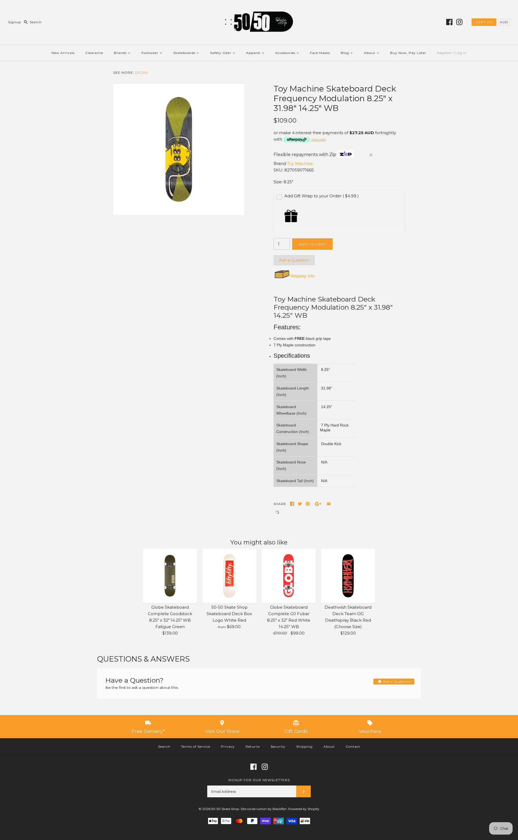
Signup (14, 22)
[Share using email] (329, 504)
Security (278, 746)
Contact (353, 746)
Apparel (255, 53)
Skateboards (186, 53)
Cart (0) (484, 22)
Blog (347, 53)
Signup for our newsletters (259, 780)
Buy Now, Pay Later (408, 53)
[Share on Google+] (318, 504)
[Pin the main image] (308, 504)
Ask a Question (294, 260)
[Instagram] (459, 22)
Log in (461, 53)
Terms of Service (195, 746)
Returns (253, 746)
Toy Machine (300, 163)
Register (444, 53)
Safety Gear (222, 53)
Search (164, 746)
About (371, 53)
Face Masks (320, 53)
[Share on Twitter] (300, 504)
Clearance (94, 53)
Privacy (228, 746)
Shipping (304, 746)
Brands (122, 53)
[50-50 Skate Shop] (259, 8)
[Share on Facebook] (292, 504)
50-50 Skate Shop (225, 809)
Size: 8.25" (283, 181)
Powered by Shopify (303, 809)
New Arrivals (63, 53)
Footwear (151, 53)
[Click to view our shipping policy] (294, 278)
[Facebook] (449, 22)
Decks (141, 72)
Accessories (287, 53)
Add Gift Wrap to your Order (321, 195)
